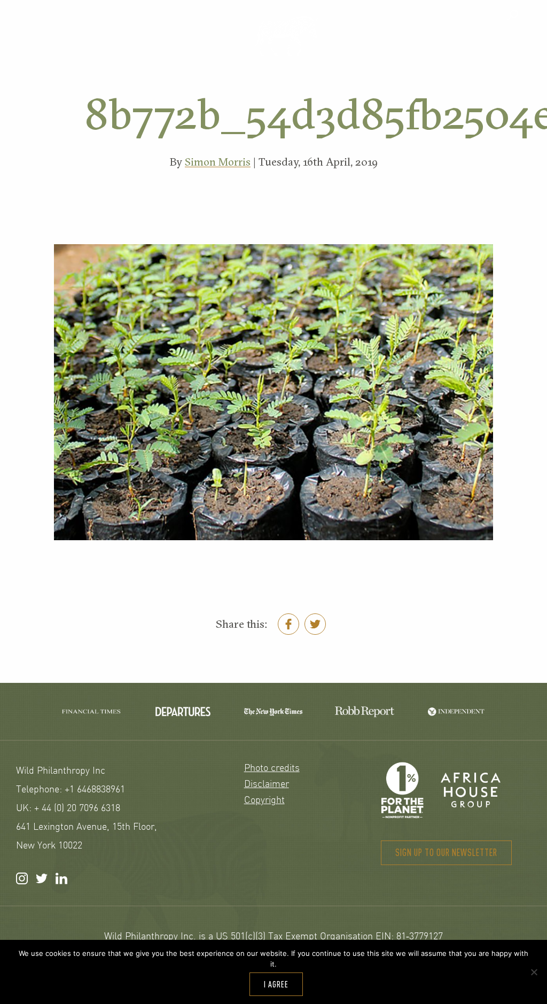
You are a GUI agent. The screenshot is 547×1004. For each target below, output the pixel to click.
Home (286, 35)
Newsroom (491, 46)
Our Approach (65, 46)
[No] (533, 972)
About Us (389, 46)
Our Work (180, 46)
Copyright (264, 800)
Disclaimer (266, 784)
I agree (276, 984)
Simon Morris (218, 162)
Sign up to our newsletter (446, 852)
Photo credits (272, 768)
